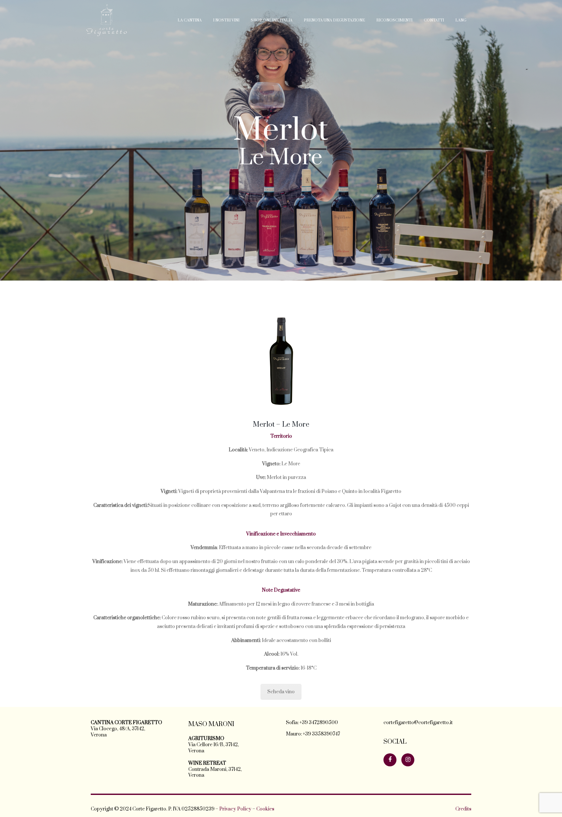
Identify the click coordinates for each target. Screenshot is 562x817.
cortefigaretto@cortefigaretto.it (418, 723)
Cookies (265, 809)
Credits (463, 809)
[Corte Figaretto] (106, 20)
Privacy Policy (235, 809)
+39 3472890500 (319, 723)
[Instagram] (407, 759)
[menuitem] (190, 20)
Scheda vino (281, 692)
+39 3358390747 (321, 734)
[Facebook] (389, 759)
